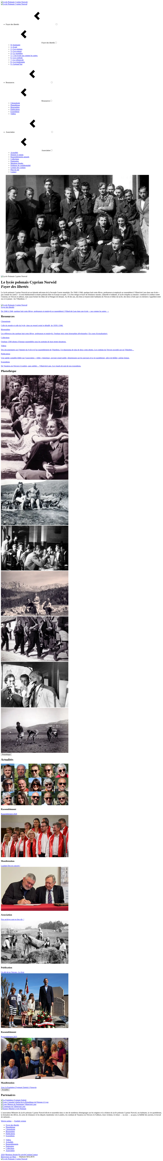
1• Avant (14, 47)
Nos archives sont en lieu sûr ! (12, 919)
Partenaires (15, 161)
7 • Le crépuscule (17, 60)
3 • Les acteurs (16, 51)
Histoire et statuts (17, 155)
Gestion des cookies (18, 168)
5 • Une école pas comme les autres (24, 56)
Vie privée (22, 1155)
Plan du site (15, 170)
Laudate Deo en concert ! (10, 866)
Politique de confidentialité (21, 165)
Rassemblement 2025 (9, 1037)
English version (20, 1121)
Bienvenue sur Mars (8, 1157)
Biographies (15, 107)
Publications (15, 109)
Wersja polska (6, 1121)
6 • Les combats (17, 58)
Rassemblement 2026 (9, 814)
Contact (13, 172)
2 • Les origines (16, 49)
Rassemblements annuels (20, 157)
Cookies (29, 1155)
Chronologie (15, 103)
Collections (15, 159)
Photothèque (15, 105)
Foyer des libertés (12, 1125)
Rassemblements (12, 1144)
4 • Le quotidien (17, 53)
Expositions (15, 112)
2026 (3, 1155)
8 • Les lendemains (18, 62)
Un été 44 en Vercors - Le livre (12, 972)
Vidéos (13, 114)
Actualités (14, 153)
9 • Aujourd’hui (16, 64)
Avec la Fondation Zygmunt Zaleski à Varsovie (19, 1087)
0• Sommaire (15, 45)
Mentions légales (17, 163)
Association (10, 1151)
